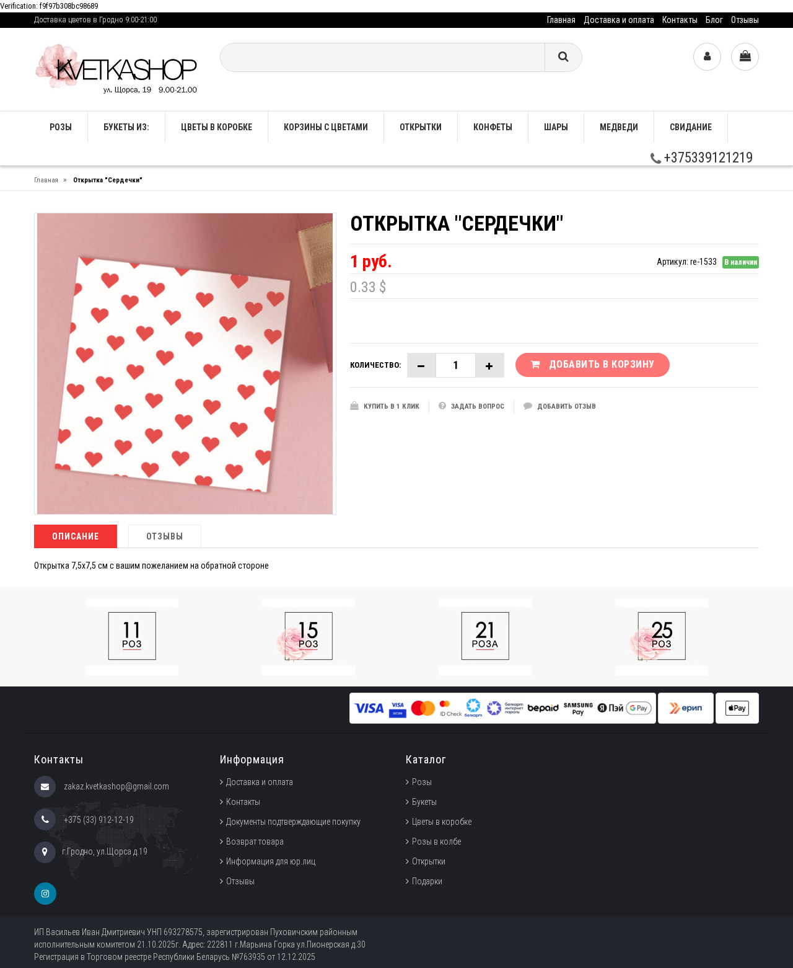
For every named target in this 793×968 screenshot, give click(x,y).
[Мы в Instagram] (45, 893)
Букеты (424, 802)
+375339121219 (707, 157)
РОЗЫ (61, 127)
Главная (561, 20)
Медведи (619, 127)
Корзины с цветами (326, 127)
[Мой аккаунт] (707, 57)
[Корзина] (745, 57)
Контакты (680, 20)
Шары (556, 127)
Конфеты (492, 127)
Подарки (427, 881)
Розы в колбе (436, 841)
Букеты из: (126, 127)
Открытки (421, 127)
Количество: (375, 365)
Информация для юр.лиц (270, 861)
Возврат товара (255, 841)
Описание (75, 536)
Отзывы (745, 20)
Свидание (691, 127)
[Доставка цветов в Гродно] (117, 68)
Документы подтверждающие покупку (293, 822)
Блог (714, 20)
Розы (422, 782)
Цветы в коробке (216, 127)
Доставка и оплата (619, 20)
